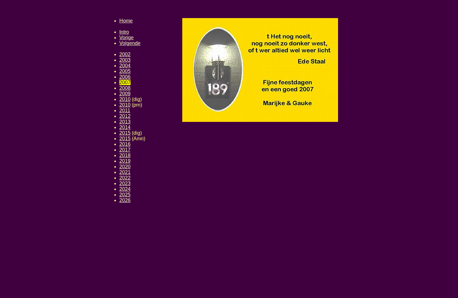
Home (126, 20)
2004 (125, 65)
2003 (125, 60)
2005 (125, 71)
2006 (125, 76)
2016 (125, 144)
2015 (125, 133)
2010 (125, 99)
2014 (125, 127)
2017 (125, 149)
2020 (125, 166)
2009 (125, 93)
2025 (125, 194)
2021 (125, 172)
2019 (125, 161)
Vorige (126, 37)
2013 (125, 121)
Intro (124, 32)
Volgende (130, 43)
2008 (125, 88)
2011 (124, 110)
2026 (125, 200)
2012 (125, 116)
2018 (125, 155)
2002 (125, 54)
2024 (125, 189)
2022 (125, 177)
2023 (125, 183)
